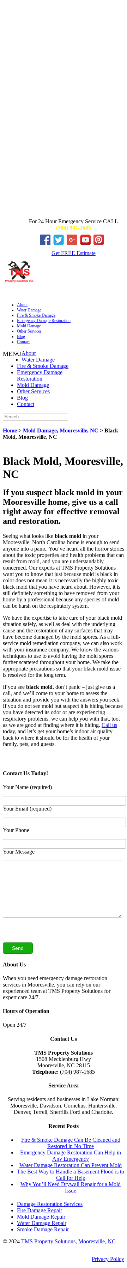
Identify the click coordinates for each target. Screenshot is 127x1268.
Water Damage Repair (41, 1223)
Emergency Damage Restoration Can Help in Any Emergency (70, 1155)
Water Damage (29, 310)
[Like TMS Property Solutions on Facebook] (46, 243)
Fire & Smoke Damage (36, 315)
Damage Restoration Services (50, 1204)
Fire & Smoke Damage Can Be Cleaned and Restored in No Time (70, 1143)
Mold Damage (29, 325)
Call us (109, 725)
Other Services (29, 331)
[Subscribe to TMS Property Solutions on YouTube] (86, 243)
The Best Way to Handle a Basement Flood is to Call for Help (70, 1175)
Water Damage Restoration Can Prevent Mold (70, 1165)
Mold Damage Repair (41, 1217)
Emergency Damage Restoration (44, 320)
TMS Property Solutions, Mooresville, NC (68, 1241)
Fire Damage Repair (39, 1210)
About (22, 304)
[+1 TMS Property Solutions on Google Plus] (73, 243)
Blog (21, 336)
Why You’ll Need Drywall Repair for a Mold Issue (70, 1187)
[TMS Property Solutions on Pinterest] (100, 243)
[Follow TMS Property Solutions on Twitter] (60, 243)
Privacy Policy (108, 1259)
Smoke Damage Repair (43, 1229)
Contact (23, 341)
